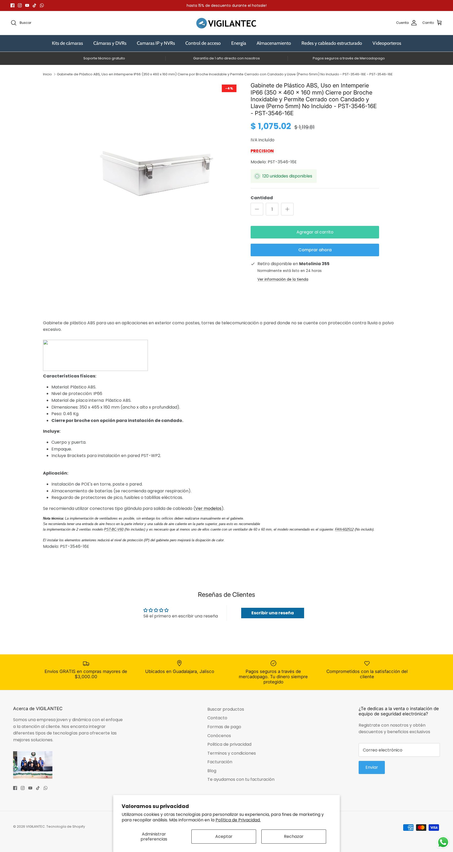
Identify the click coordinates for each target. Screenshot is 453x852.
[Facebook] (12, 5)
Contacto (217, 718)
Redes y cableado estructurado (331, 43)
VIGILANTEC (35, 826)
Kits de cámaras (67, 43)
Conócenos (219, 736)
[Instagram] (20, 5)
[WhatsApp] (42, 5)
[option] (156, 164)
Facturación (219, 762)
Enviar (371, 767)
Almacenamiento (274, 43)
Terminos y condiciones (231, 753)
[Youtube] (27, 5)
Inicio (47, 74)
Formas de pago (224, 727)
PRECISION (262, 151)
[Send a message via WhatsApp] (443, 842)
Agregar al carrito (314, 232)
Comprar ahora (315, 250)
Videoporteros (387, 43)
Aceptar (224, 836)
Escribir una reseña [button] (272, 613)
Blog (211, 771)
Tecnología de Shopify (65, 826)
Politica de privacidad (229, 744)
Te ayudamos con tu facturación (240, 779)
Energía (238, 43)
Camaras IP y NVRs (156, 43)
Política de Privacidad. (238, 820)
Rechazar (294, 836)
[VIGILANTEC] (226, 23)
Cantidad (262, 198)
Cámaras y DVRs (109, 43)
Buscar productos (225, 709)
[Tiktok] (34, 5)
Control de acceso (203, 43)
